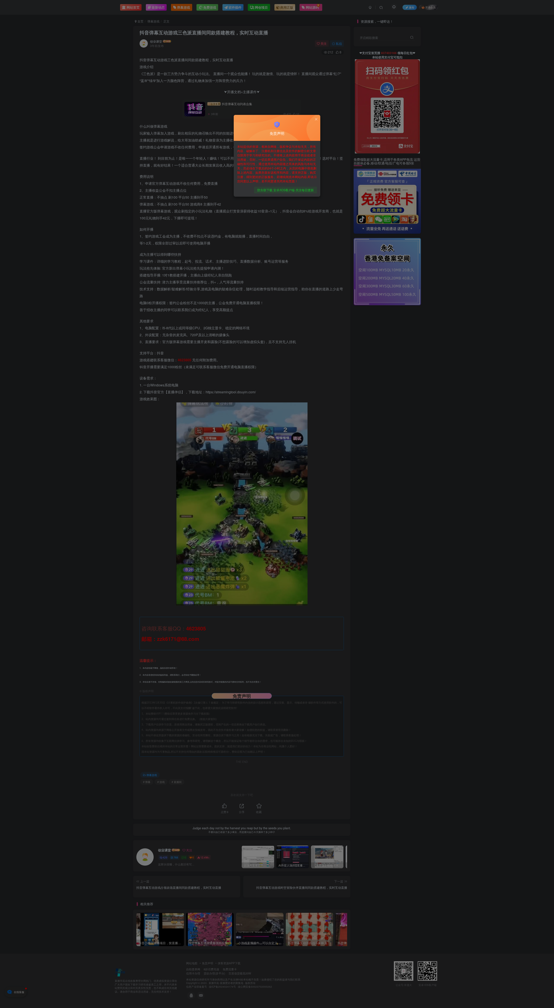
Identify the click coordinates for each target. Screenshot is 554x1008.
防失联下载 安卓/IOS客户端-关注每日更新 (285, 190)
